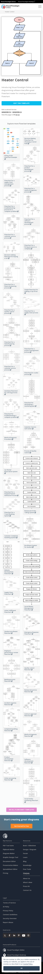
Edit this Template (21, 103)
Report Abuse (8, 922)
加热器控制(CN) (17, 112)
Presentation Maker (10, 865)
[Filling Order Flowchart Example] (11, 160)
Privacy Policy (8, 911)
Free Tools (27, 869)
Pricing (5, 873)
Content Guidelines (10, 915)
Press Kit (26, 886)
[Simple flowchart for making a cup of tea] (31, 294)
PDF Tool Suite (8, 846)
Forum (25, 853)
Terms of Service (9, 903)
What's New (27, 882)
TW (16, 115)
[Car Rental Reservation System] (11, 474)
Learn (25, 857)
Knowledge (27, 865)
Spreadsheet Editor (10, 869)
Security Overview (9, 918)
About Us (26, 878)
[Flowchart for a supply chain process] (31, 315)
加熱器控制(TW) (6, 112)
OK (22, 968)
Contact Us (27, 890)
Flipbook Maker (8, 849)
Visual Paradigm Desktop (26, 1)
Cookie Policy (28, 964)
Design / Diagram (29, 849)
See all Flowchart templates (21, 810)
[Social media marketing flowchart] (31, 803)
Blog (24, 861)
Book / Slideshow (29, 846)
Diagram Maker (9, 853)
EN (14, 115)
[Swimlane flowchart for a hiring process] (11, 395)
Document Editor (9, 861)
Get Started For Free (21, 826)
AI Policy (6, 907)
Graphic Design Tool (10, 857)
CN (19, 115)
